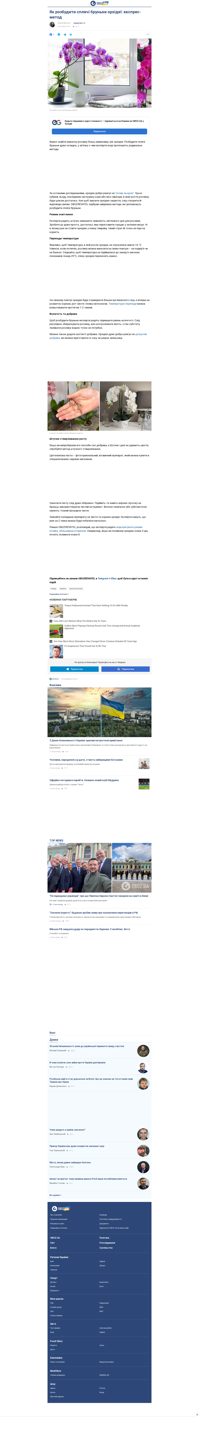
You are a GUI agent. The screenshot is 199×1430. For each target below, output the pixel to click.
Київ (52, 1261)
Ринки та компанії (57, 1362)
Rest (52, 1032)
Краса (52, 1392)
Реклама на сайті (57, 1224)
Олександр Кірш (57, 1167)
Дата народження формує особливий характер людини (75, 764)
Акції (52, 1332)
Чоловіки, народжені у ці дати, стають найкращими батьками (86, 759)
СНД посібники (56, 1316)
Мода (102, 1392)
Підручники (104, 1303)
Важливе (55, 685)
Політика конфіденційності (111, 1219)
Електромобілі (106, 1328)
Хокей (52, 1286)
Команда (103, 1215)
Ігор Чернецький (57, 1150)
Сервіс (102, 1332)
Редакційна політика (58, 594)
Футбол (53, 1282)
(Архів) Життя (79, 23)
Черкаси (53, 1270)
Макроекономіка (107, 1362)
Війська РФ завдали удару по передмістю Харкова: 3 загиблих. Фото (90, 929)
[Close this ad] (197, 1414)
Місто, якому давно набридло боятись (70, 1162)
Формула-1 (54, 1291)
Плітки (102, 1388)
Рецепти (53, 1345)
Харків (102, 1261)
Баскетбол (104, 1282)
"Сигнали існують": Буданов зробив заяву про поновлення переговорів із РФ (94, 912)
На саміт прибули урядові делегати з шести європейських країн (78, 900)
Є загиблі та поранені (59, 933)
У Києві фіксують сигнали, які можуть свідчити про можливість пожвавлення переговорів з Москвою (95, 917)
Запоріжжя (54, 1266)
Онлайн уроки (56, 1307)
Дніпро (102, 1266)
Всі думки (55, 1195)
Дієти (52, 1349)
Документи (104, 1224)
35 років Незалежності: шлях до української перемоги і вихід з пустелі (87, 1046)
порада (53, 589)
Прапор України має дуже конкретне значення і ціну (77, 1146)
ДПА (101, 1307)
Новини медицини (57, 1375)
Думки (54, 1039)
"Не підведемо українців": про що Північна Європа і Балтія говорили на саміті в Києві (99, 895)
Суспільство (106, 1248)
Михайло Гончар (57, 1183)
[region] (99, 171)
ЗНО (52, 1311)
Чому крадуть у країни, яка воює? (67, 1130)
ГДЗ (51, 1303)
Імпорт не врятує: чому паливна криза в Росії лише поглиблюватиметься (88, 1179)
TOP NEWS (56, 840)
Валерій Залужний (58, 1050)
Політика (104, 1238)
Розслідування (107, 1243)
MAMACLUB (104, 1375)
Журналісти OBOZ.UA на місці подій (114, 1228)
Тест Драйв (55, 1328)
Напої (102, 1345)
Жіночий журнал (57, 1397)
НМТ (101, 1311)
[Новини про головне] (54, 680)
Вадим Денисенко (58, 1086)
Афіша (52, 1388)
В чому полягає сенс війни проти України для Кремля (77, 1062)
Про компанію (56, 1215)
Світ (52, 1243)
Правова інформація (58, 1219)
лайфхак (63, 589)
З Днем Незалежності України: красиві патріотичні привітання (86, 740)
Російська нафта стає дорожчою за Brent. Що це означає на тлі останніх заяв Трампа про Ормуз (91, 1080)
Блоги (53, 1248)
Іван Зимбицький (57, 1134)
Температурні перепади (123, 303)
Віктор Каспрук (57, 1067)
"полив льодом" (124, 193)
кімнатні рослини (76, 589)
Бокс (102, 1286)
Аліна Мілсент (64, 23)
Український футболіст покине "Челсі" (67, 784)
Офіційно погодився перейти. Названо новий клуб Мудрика (84, 780)
